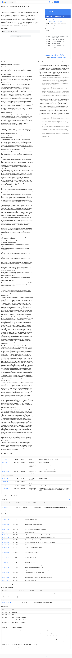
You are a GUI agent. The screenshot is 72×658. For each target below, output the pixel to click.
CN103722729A (5, 554)
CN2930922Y (5, 462)
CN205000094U (5, 570)
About (20, 656)
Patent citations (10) (52, 54)
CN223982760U (5, 575)
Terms (41, 656)
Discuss (64, 57)
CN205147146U (5, 549)
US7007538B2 (5, 492)
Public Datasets (35, 656)
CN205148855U (5, 572)
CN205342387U (5, 532)
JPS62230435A (5, 481)
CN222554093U (5, 577)
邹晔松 (61, 21)
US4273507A (5, 478)
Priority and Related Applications (57, 55)
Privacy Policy (47, 656)
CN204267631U (5, 567)
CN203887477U (5, 519)
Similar (65, 16)
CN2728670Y (5, 459)
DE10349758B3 (5, 488)
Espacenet (53, 57)
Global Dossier (59, 57)
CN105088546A (5, 542)
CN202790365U (5, 544)
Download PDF (50, 16)
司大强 (58, 21)
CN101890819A (5, 464)
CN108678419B (5, 507)
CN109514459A (5, 534)
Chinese (54, 19)
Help (52, 656)
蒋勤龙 (54, 21)
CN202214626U (5, 529)
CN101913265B (5, 539)
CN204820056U (5, 552)
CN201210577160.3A (6, 593)
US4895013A (5, 485)
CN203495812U (5, 580)
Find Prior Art (59, 16)
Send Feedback (26, 656)
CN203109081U (5, 471)
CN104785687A (5, 537)
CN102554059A (5, 468)
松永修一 (51, 21)
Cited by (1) (58, 54)
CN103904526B (5, 562)
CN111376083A (5, 557)
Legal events (63, 54)
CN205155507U (5, 560)
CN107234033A (5, 565)
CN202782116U (5, 527)
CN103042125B (5, 522)
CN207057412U (5, 524)
